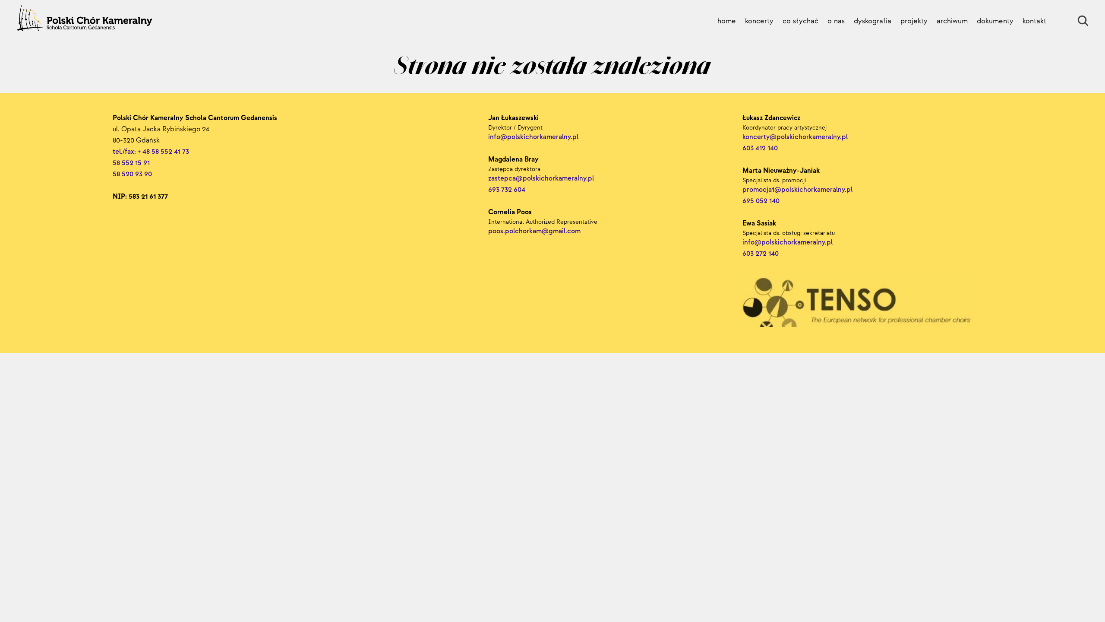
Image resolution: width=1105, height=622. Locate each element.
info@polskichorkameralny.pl (788, 242)
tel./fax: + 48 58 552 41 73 (151, 152)
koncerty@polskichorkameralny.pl (795, 137)
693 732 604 (506, 190)
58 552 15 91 (131, 163)
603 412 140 (760, 148)
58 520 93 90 (132, 174)
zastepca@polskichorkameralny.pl (541, 179)
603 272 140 (761, 254)
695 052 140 (761, 201)
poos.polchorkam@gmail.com (534, 231)
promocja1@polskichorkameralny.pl (797, 190)
